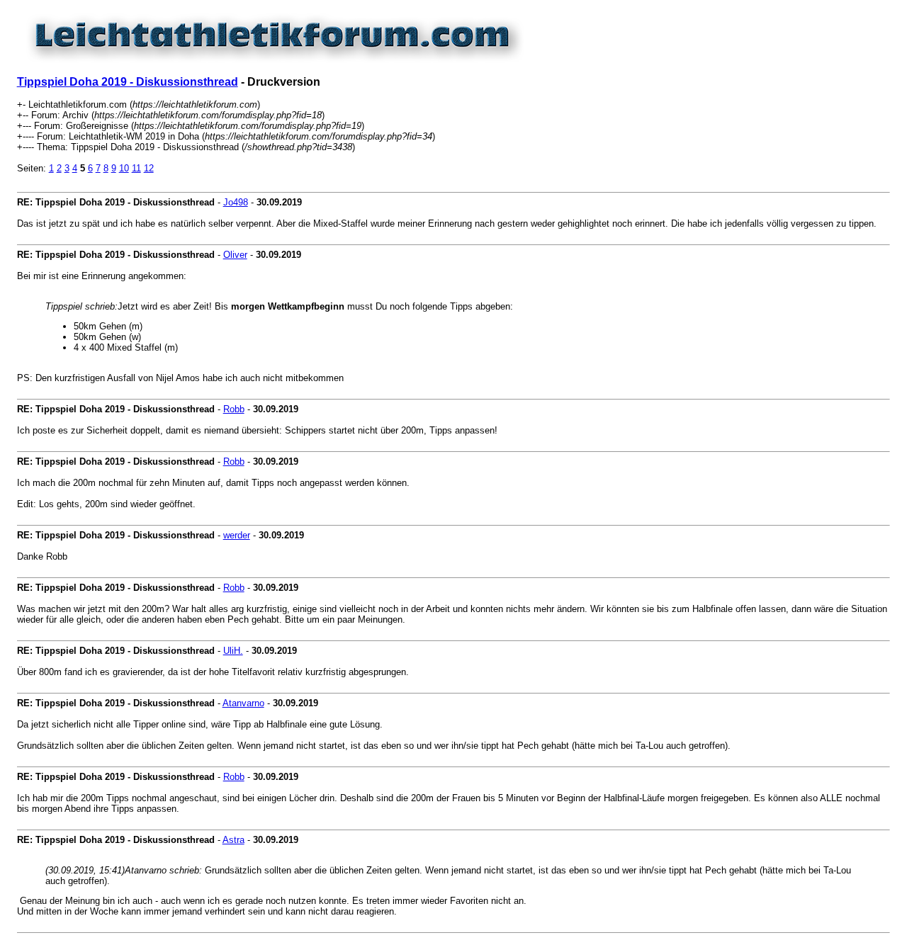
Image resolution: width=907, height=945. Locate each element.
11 (136, 168)
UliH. (233, 650)
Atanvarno (243, 703)
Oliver (235, 254)
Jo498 (235, 202)
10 (124, 168)
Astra (233, 839)
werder (236, 535)
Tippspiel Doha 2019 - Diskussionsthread (127, 82)
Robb (233, 409)
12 (149, 168)
